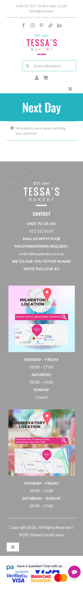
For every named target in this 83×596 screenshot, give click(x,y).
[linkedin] (59, 25)
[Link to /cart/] (45, 78)
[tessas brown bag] (41, 35)
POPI (24, 535)
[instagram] (32, 25)
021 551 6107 (41, 231)
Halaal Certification (47, 535)
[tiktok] (50, 25)
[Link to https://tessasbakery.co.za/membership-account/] (37, 78)
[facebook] (23, 25)
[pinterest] (41, 25)
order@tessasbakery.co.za (41, 253)
